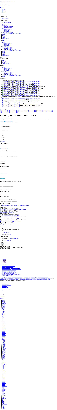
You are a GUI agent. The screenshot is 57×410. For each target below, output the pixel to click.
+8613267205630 (5, 18)
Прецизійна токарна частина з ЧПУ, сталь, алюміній (10, 221)
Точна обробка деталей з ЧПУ (7, 267)
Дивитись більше (37, 81)
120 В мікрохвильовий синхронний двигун (25, 279)
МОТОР (3, 42)
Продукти (4, 61)
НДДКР (24, 277)
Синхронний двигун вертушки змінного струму (11, 274)
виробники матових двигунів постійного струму (11, 269)
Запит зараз (2, 141)
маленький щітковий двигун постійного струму (11, 268)
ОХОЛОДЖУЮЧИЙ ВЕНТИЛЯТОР (9, 49)
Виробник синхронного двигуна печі (28, 278)
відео (27, 277)
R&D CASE (4, 35)
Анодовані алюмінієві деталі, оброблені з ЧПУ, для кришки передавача (15, 205)
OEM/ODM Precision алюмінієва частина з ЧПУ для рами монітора (13, 209)
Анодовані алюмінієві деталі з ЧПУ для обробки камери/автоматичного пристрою (18, 81)
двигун (3, 28)
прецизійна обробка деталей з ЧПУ (9, 271)
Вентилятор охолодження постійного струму (12, 33)
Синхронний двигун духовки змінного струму (44, 278)
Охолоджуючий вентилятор (7, 32)
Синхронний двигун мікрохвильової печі (42, 279)
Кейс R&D (4, 52)
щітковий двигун (7, 30)
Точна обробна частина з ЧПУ (6, 224)
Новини (3, 37)
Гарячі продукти (34, 277)
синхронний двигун (7, 31)
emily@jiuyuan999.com (6, 22)
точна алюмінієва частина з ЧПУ (8, 266)
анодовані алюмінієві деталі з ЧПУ (7, 212)
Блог (29, 277)
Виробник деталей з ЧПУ (7, 275)
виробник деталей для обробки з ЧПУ (9, 272)
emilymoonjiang (8, 240)
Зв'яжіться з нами (5, 38)
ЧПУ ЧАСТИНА (5, 46)
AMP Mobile (45, 277)
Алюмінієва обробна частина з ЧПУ (9, 270)
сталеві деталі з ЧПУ (8, 27)
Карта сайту (40, 277)
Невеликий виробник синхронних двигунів (8, 279)
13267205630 (8, 234)
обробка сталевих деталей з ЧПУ (8, 273)
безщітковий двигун (8, 29)
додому (3, 24)
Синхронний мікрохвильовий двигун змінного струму (10, 278)
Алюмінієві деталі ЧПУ (8, 26)
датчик (3, 34)
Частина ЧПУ (4, 25)
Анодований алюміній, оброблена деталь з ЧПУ (9, 215)
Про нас (3, 36)
